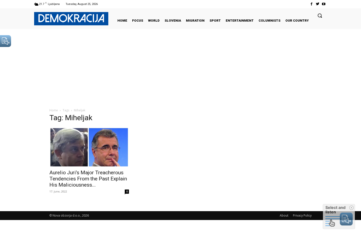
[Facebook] (311, 4)
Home (53, 110)
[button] (320, 15)
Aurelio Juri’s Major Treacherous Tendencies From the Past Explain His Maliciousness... (88, 179)
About (284, 215)
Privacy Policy (302, 215)
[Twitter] (318, 4)
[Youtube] (324, 4)
